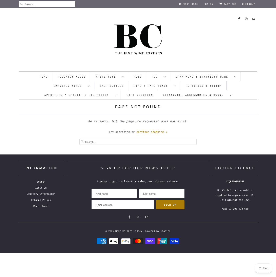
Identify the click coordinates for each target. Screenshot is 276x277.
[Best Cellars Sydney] (138, 40)
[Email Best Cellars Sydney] (253, 18)
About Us (41, 187)
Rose (138, 76)
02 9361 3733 (188, 4)
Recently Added (72, 76)
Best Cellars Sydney (128, 231)
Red (157, 76)
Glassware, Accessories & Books (195, 95)
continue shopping (150, 131)
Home (44, 76)
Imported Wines (70, 86)
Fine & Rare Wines (153, 86)
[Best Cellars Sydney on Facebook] (239, 18)
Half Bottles (112, 86)
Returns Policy (41, 200)
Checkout (248, 4)
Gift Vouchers (140, 95)
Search (41, 181)
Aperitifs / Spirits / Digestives (78, 95)
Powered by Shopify (158, 231)
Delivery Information (41, 193)
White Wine (108, 76)
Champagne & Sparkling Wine (204, 76)
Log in (208, 4)
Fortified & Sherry (204, 86)
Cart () (229, 4)
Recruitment (41, 206)
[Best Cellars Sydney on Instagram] (246, 18)
